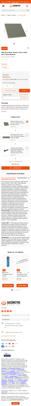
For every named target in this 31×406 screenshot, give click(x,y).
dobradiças (4, 381)
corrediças (12, 381)
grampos (12, 371)
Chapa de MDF (22, 15)
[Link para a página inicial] (2, 15)
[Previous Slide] (2, 272)
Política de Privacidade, (16, 398)
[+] (10, 85)
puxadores (18, 377)
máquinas (4, 368)
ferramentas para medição (9, 373)
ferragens (10, 380)
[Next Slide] (28, 272)
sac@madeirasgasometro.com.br (13, 332)
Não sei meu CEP (23, 94)
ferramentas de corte (12, 372)
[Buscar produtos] (27, 10)
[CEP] (12, 97)
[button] (3, 6)
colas (13, 382)
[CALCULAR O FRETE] (24, 98)
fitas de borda (9, 377)
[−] (5, 85)
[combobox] (15, 10)
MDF (6, 376)
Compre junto (17, 168)
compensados (13, 376)
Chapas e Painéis (11, 15)
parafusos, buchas (23, 380)
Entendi (15, 403)
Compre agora (8, 285)
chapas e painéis (22, 375)
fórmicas (3, 380)
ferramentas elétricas (14, 368)
